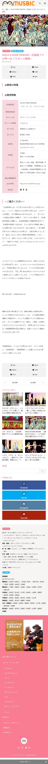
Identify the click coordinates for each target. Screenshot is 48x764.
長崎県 (27, 603)
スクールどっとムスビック (19, 755)
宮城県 (23, 608)
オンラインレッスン (8, 579)
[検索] (39, 3)
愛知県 (17, 595)
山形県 (34, 608)
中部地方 (5, 592)
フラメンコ (20, 532)
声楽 (33, 543)
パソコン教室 (29, 557)
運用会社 (6, 728)
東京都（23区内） (17, 51)
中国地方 (5, 598)
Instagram (18, 747)
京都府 (23, 587)
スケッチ (20, 554)
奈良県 (40, 587)
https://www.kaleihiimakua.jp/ (30, 184)
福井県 (28, 592)
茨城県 (23, 584)
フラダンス (6, 51)
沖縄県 (13, 606)
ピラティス (29, 532)
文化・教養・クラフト (9, 554)
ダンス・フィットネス (9, 532)
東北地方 (5, 608)
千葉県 (6, 584)
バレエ (35, 538)
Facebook (26, 747)
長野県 (40, 592)
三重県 (11, 587)
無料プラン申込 (24, 253)
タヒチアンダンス (35, 535)
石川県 (23, 592)
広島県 (28, 598)
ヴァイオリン (26, 543)
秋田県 (28, 608)
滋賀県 (17, 587)
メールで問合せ (24, 286)
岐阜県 (6, 595)
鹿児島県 (6, 606)
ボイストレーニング (10, 546)
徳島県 (11, 600)
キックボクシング (31, 562)
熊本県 (32, 603)
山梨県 (34, 592)
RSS (29, 747)
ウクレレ (20, 546)
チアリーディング (9, 540)
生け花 (14, 557)
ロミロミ (14, 549)
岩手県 (17, 608)
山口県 (34, 598)
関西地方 (5, 587)
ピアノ (18, 543)
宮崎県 (44, 603)
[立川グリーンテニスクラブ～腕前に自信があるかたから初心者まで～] (13, 382)
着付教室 (20, 557)
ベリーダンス (8, 538)
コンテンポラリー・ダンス (12, 535)
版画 (25, 554)
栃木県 (17, 584)
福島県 (40, 608)
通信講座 (5, 576)
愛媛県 (23, 600)
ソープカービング (32, 559)
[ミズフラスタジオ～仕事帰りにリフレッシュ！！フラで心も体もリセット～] (35, 382)
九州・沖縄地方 (7, 603)
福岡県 (15, 603)
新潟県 (11, 592)
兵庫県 (34, 587)
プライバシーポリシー (11, 723)
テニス (6, 565)
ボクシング (20, 562)
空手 (39, 562)
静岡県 (12, 595)
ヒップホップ (18, 538)
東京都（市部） (26, 582)
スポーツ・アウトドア (9, 562)
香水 (5, 551)
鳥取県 (11, 598)
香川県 (17, 600)
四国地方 (5, 600)
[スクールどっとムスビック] (18, 3)
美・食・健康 (6, 549)
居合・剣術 (7, 557)
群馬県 (12, 584)
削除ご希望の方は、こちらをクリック (25, 338)
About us (5, 717)
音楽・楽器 (5, 543)
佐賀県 (21, 603)
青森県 (11, 608)
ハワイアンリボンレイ (10, 559)
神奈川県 (35, 582)
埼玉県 (42, 582)
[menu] (44, 3)
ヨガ (43, 535)
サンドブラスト (33, 554)
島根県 (17, 598)
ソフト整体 (22, 549)
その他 (4, 567)
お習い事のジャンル (9, 657)
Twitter (22, 747)
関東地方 (5, 582)
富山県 (17, 592)
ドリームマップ (39, 549)
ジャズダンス (27, 538)
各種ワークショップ (14, 567)
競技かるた (22, 559)
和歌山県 (6, 590)
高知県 (28, 600)
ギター (13, 543)
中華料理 (30, 549)
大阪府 (28, 587)
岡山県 (23, 598)
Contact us (7, 732)
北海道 (4, 611)
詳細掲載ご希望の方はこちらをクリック (24, 303)
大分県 (38, 603)
